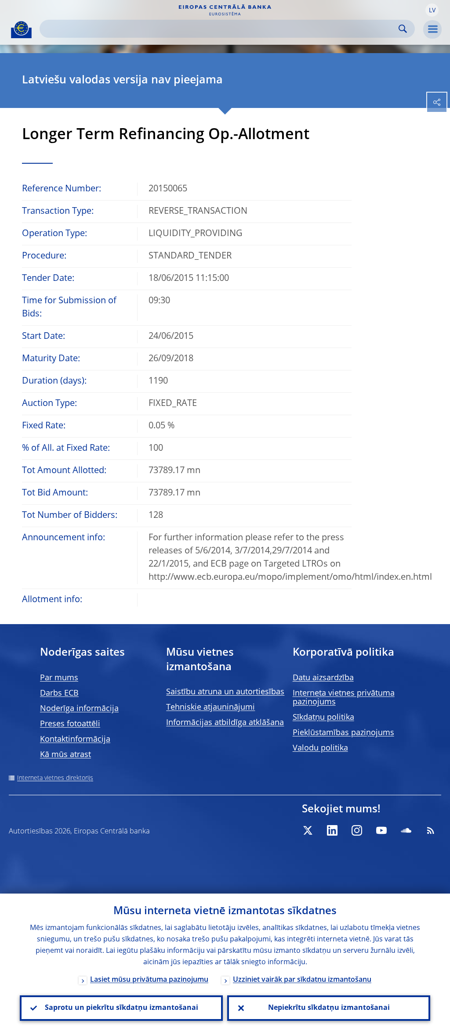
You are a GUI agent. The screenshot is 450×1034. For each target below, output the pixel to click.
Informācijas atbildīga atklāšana (225, 723)
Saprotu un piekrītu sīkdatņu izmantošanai (121, 1008)
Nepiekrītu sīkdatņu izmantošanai (329, 1008)
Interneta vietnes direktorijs (55, 778)
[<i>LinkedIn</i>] (332, 830)
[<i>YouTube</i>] (381, 830)
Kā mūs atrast (65, 755)
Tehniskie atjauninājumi (210, 707)
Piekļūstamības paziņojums (343, 733)
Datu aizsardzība (323, 678)
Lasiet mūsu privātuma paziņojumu (149, 980)
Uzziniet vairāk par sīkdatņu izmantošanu (302, 980)
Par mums (59, 678)
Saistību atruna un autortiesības (225, 692)
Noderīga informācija (79, 709)
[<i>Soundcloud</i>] (406, 830)
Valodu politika (320, 748)
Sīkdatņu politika (323, 718)
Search (403, 28)
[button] (432, 10)
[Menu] (432, 29)
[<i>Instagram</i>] (356, 830)
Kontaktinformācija (75, 739)
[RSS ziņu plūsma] (430, 830)
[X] (307, 830)
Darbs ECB (59, 693)
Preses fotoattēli (70, 724)
